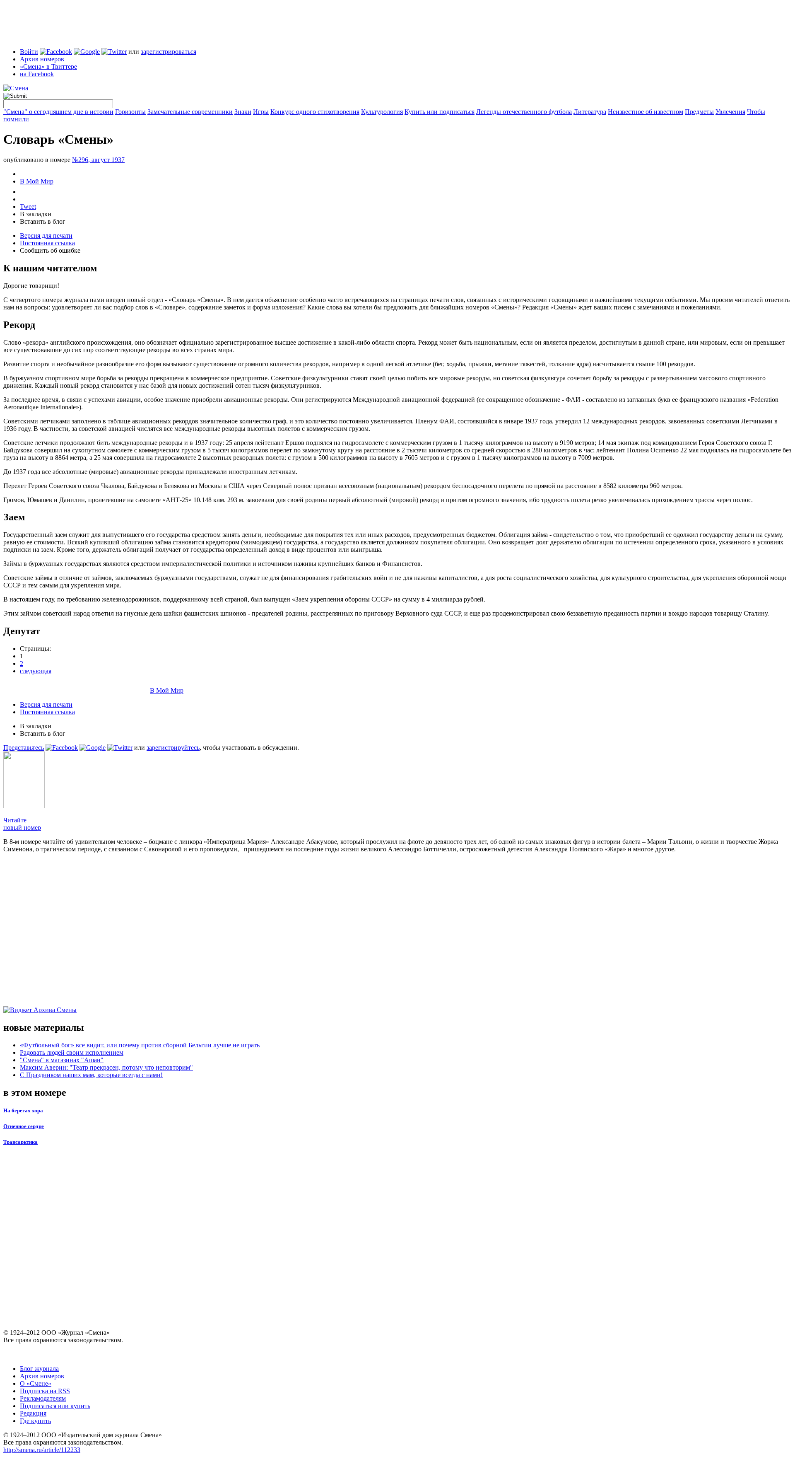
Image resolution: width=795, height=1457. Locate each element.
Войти (29, 51)
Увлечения (730, 111)
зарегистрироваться (168, 51)
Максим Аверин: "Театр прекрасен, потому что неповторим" (106, 1067)
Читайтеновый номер (22, 824)
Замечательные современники (190, 111)
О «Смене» (35, 1383)
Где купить (35, 1420)
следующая (35, 670)
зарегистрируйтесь (173, 747)
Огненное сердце (23, 1126)
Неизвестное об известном (645, 111)
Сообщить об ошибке (50, 250)
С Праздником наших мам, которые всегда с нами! (91, 1074)
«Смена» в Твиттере (48, 66)
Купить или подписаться (440, 111)
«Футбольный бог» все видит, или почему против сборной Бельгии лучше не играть (140, 1045)
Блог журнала (39, 1368)
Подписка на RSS (45, 1390)
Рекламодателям (43, 1398)
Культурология (382, 111)
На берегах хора (23, 1110)
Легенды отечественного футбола (524, 111)
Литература (589, 111)
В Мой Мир (36, 181)
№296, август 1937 (98, 159)
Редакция (33, 1413)
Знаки (242, 111)
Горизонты (130, 111)
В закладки (35, 213)
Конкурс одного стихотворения (314, 111)
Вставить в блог (42, 221)
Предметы (699, 111)
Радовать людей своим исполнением (71, 1052)
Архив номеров (42, 59)
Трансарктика (20, 1142)
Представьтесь (23, 747)
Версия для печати (46, 235)
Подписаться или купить (55, 1405)
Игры (261, 111)
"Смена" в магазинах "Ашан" (62, 1059)
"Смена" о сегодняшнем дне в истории (58, 111)
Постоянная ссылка (47, 242)
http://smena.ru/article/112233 (41, 1449)
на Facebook (37, 73)
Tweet (28, 206)
